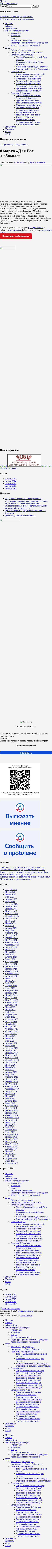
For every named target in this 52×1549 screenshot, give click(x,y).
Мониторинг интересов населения (15, 879)
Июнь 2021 (10, 1038)
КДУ (7, 47)
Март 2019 (10, 1103)
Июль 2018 (10, 1122)
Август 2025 (11, 918)
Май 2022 (9, 1012)
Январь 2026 (11, 906)
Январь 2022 (11, 1021)
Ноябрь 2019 (11, 1084)
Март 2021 (10, 1045)
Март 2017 (10, 1161)
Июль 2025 (10, 921)
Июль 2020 (10, 1065)
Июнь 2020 (10, 1067)
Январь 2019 (11, 1108)
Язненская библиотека (26, 117)
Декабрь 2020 (11, 1053)
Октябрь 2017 (11, 1144)
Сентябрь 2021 (12, 1031)
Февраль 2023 (11, 990)
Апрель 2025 (11, 928)
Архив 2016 (10, 486)
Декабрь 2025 (11, 909)
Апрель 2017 (11, 1158)
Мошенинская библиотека (28, 115)
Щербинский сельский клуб (29, 91)
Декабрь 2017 (11, 1139)
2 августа (9, 513)
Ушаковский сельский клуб (28, 81)
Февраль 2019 (11, 1106)
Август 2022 (11, 1005)
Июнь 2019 (10, 1096)
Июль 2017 (10, 1151)
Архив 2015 (10, 483)
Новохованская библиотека (28, 105)
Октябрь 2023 (11, 971)
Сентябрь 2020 (12, 1060)
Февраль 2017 (11, 1163)
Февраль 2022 (11, 1019)
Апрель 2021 (11, 1043)
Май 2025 (9, 925)
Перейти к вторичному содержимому (17, 19)
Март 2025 (10, 930)
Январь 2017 (11, 488)
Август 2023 (11, 976)
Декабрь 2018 (11, 1110)
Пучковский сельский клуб (28, 79)
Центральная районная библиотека (27, 52)
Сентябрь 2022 (12, 1002)
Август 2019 (11, 1091)
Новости (9, 23)
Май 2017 (9, 1156)
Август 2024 (11, 947)
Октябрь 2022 (11, 1000)
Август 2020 (11, 1062)
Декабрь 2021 (11, 1024)
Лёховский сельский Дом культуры (32, 67)
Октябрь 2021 (11, 1029)
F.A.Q (8, 134)
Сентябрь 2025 (12, 916)
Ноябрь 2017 (11, 1142)
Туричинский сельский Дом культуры (33, 69)
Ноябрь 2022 (11, 997)
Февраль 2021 (11, 1048)
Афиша (8, 26)
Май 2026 (9, 897)
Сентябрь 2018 (12, 1118)
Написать (26, 752)
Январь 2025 (11, 935)
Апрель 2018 (11, 1130)
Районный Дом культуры (22, 50)
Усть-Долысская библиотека (29, 103)
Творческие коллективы (22, 40)
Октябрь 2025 (11, 913)
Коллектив (15, 35)
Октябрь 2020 (11, 1057)
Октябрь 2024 (11, 942)
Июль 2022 (10, 1007)
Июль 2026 (10, 892)
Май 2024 (9, 954)
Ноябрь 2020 (11, 1055)
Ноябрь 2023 (11, 969)
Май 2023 (9, 983)
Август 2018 (11, 1120)
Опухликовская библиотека (28, 95)
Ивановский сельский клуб (28, 83)
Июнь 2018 (10, 1125)
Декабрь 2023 (11, 966)
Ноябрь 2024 (11, 940)
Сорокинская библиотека (27, 110)
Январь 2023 (11, 993)
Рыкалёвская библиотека (27, 107)
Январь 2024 (11, 964)
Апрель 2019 (11, 1101)
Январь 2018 (11, 1137)
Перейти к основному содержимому (16, 16)
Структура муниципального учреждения (29, 43)
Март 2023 (10, 988)
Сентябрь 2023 (12, 973)
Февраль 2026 (11, 904)
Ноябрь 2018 (11, 1113)
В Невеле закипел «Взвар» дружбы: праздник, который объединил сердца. (26, 507)
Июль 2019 (10, 1094)
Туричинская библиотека (27, 100)
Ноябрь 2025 (11, 911)
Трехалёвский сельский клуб (29, 88)
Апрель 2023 (11, 985)
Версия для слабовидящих (15, 236)
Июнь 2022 (10, 1009)
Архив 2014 (10, 481)
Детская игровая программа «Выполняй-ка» (25, 510)
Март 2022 (10, 1017)
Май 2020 (9, 1069)
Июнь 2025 (10, 923)
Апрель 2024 (11, 957)
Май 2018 (9, 1127)
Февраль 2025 (11, 933)
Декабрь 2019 (11, 1081)
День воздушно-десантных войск (20, 515)
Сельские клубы (18, 71)
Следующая (21, 144)
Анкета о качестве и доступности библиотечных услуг (25, 877)
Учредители (16, 33)
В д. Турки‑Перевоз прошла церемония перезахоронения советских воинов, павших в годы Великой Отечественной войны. (26, 501)
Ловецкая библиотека (26, 112)
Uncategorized (14, 230)
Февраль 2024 (11, 961)
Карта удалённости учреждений (25, 45)
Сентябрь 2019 (12, 1089)
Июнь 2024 (10, 952)
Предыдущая (7, 144)
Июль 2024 (10, 949)
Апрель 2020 (11, 1072)
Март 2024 (10, 959)
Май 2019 (9, 1098)
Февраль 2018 (11, 1134)
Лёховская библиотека (26, 98)
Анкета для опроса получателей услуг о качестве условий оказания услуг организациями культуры (22, 868)
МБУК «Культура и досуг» (17, 31)
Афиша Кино (11, 28)
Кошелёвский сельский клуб (29, 76)
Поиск (3, 6)
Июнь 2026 (10, 894)
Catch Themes (26, 1316)
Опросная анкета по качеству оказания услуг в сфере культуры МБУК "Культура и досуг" (24, 873)
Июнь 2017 (10, 1154)
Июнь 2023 (10, 981)
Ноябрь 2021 (11, 1026)
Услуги (14, 38)
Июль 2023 (10, 978)
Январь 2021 (11, 1050)
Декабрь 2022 (11, 995)
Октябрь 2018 (11, 1115)
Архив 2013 (10, 479)
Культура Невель (37, 162)
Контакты (9, 129)
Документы (10, 127)
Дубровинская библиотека (28, 122)
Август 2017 (11, 1149)
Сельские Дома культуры (22, 55)
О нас (8, 131)
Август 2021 (11, 1033)
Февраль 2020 (11, 1077)
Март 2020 (10, 1074)
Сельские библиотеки (21, 93)
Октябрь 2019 (11, 1086)
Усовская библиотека (25, 119)
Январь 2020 (11, 1079)
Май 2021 (9, 1041)
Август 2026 (11, 889)
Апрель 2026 (11, 899)
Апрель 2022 (11, 1014)
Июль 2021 (10, 1036)
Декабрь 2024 (11, 937)
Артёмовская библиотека (27, 124)
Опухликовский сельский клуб (30, 74)
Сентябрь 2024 (12, 945)
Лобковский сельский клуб (28, 86)
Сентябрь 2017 (12, 1146)
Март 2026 (10, 901)
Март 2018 (10, 1132)
